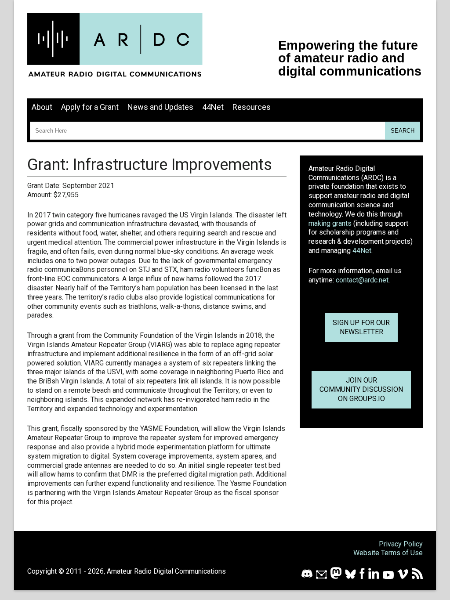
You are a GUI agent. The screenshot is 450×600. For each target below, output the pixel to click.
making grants (330, 223)
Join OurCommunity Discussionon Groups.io (361, 389)
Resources (251, 107)
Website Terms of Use (388, 553)
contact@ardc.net (362, 280)
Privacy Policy (401, 544)
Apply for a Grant (90, 107)
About (42, 107)
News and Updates (160, 107)
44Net (213, 107)
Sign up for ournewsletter (361, 327)
